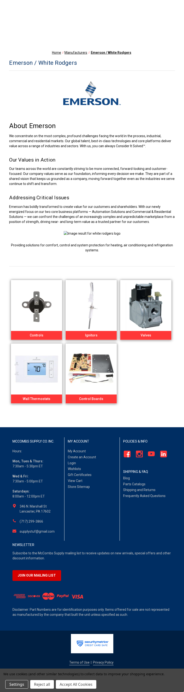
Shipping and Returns (139, 490)
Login (72, 463)
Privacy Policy (103, 662)
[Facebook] (125, 453)
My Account (77, 451)
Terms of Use (79, 662)
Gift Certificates (80, 475)
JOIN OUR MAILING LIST (37, 575)
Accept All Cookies (76, 684)
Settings (16, 684)
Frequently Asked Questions (144, 496)
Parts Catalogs (134, 484)
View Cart (75, 481)
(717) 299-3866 (31, 521)
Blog (126, 478)
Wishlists (74, 469)
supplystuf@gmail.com (37, 531)
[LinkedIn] (162, 453)
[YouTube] (150, 453)
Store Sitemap (79, 487)
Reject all (42, 684)
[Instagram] (138, 453)
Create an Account (82, 457)
